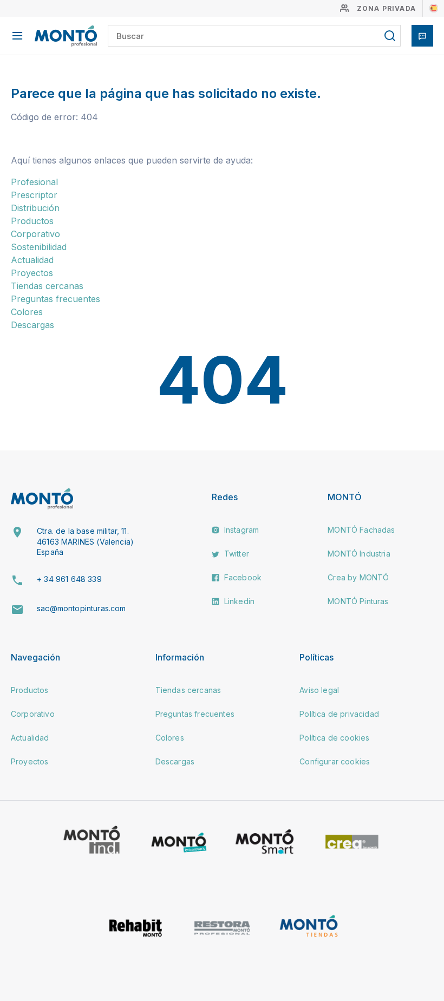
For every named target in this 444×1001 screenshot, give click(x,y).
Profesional (34, 181)
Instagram (240, 529)
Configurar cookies (334, 761)
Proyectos (32, 272)
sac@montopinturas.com (81, 608)
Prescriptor (34, 194)
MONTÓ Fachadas (361, 529)
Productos (32, 220)
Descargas (32, 324)
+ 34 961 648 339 (69, 579)
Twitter (235, 553)
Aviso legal (319, 690)
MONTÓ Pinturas (358, 601)
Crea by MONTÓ (358, 577)
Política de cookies (334, 737)
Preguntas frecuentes (55, 298)
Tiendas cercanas (47, 285)
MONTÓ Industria (359, 553)
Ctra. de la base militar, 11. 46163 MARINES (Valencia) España (85, 541)
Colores (27, 311)
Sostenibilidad (39, 246)
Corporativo (35, 233)
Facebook (242, 577)
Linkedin (238, 601)
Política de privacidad (339, 713)
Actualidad (32, 259)
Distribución (35, 207)
